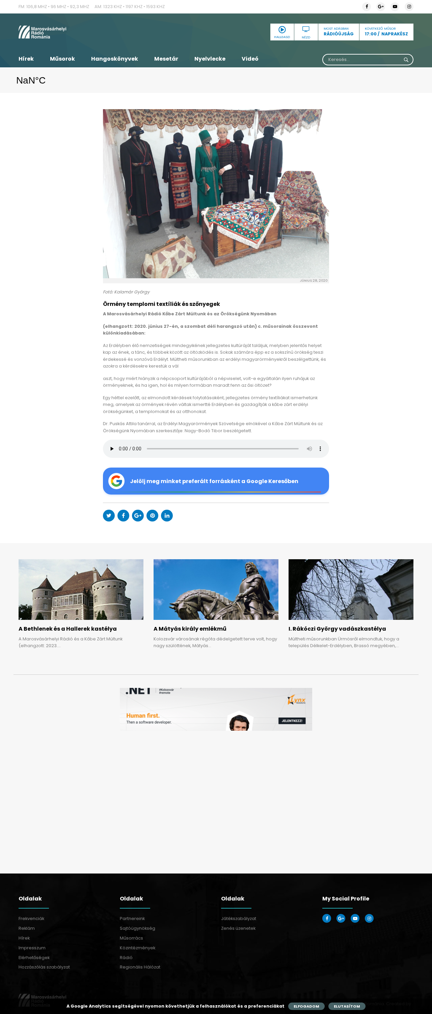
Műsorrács (131, 938)
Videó (250, 59)
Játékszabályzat (238, 918)
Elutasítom (347, 1006)
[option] (216, 709)
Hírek (26, 59)
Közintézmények (137, 948)
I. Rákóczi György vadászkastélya (337, 629)
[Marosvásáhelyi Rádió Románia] (81, 32)
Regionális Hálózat (140, 967)
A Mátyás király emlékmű (190, 629)
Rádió (126, 957)
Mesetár (166, 59)
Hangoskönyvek (114, 59)
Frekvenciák (31, 918)
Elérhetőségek (34, 957)
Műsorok (62, 59)
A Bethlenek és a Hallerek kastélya (68, 629)
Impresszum (32, 948)
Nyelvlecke (209, 59)
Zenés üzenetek (238, 928)
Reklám (27, 928)
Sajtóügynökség (137, 928)
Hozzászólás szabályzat (44, 967)
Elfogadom (306, 1006)
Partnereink (132, 918)
